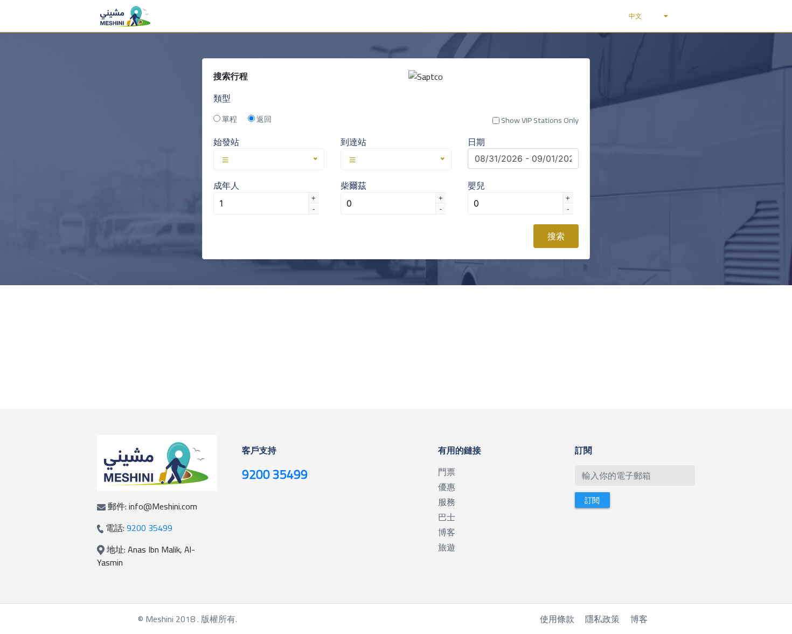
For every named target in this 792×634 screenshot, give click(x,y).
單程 (228, 119)
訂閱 (592, 500)
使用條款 (557, 619)
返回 (263, 119)
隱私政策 (602, 619)
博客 (639, 619)
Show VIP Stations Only (539, 120)
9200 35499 (149, 528)
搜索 (556, 236)
